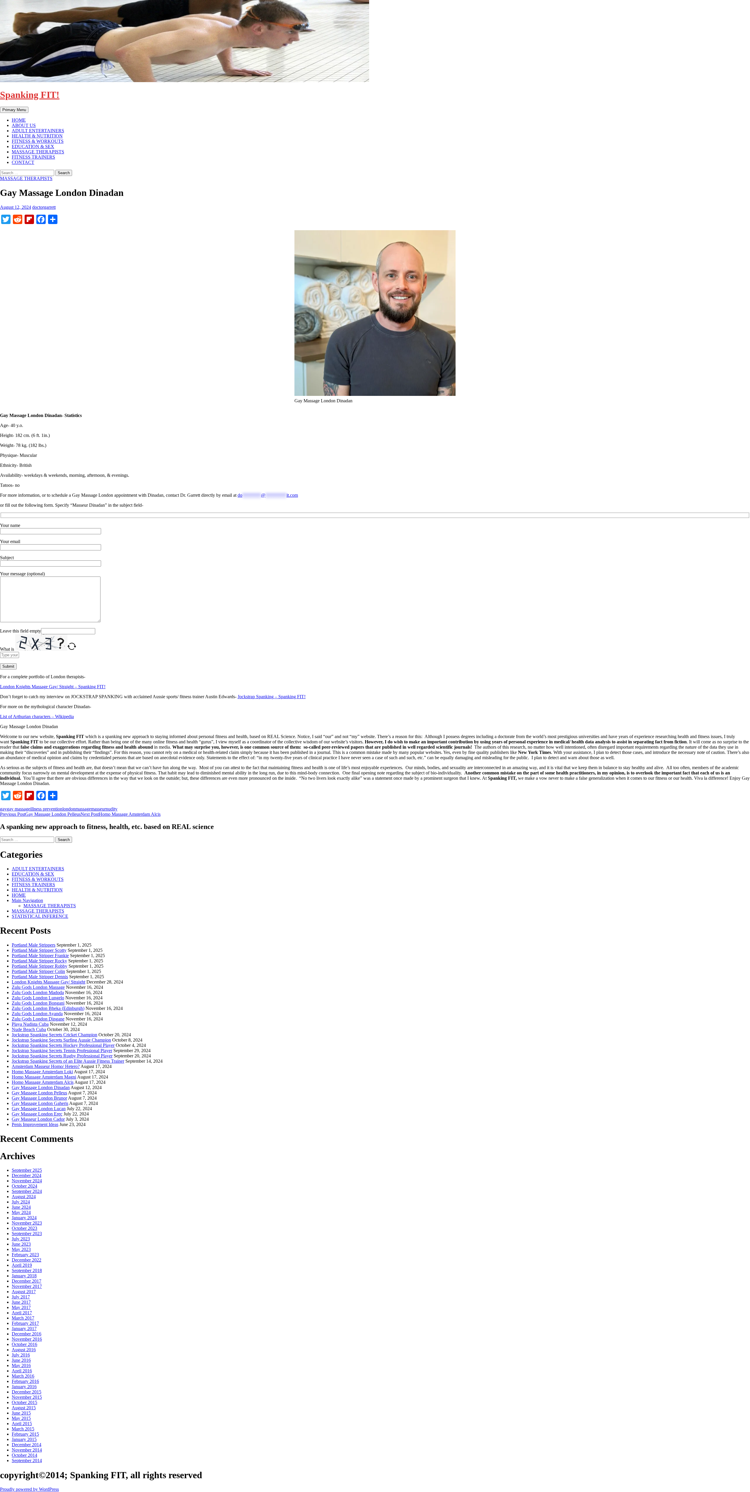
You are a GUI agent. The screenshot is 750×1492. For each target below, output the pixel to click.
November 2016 (27, 1339)
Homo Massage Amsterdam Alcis (121, 814)
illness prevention (46, 808)
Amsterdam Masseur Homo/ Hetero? (46, 1066)
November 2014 (27, 1449)
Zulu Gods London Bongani (38, 1003)
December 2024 (26, 1175)
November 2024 (27, 1180)
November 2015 (27, 1397)
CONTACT (23, 162)
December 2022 (26, 1259)
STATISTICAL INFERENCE (40, 916)
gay (3, 808)
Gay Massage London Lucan (39, 1108)
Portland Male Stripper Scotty (39, 950)
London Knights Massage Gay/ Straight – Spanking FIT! (52, 686)
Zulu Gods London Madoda (38, 992)
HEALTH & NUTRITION (37, 135)
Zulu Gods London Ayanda (37, 1013)
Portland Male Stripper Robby (39, 966)
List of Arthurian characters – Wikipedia (37, 716)
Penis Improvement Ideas (35, 1124)
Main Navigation (27, 900)
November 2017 (27, 1286)
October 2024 (24, 1186)
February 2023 (25, 1254)
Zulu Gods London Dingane (38, 1018)
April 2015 (22, 1423)
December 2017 (26, 1281)
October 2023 (24, 1228)
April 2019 (22, 1265)
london (68, 808)
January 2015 (24, 1439)
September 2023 (27, 1233)
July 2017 (21, 1296)
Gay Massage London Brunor (39, 1098)
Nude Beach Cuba (29, 1029)
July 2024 (21, 1201)
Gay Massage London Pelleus (40, 814)
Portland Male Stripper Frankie (40, 955)
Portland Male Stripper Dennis (40, 976)
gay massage (18, 808)
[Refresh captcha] (71, 649)
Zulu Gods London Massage (38, 987)
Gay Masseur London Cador (38, 1119)
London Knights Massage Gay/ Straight (48, 981)
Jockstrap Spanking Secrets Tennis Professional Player (62, 1050)
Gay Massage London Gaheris (40, 1103)
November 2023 (27, 1222)
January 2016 (24, 1386)
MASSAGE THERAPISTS (38, 151)
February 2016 (25, 1381)
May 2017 (21, 1307)
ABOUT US (24, 125)
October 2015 (24, 1402)
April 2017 (22, 1312)
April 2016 (22, 1370)
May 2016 (21, 1365)
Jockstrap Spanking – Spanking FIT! (272, 696)
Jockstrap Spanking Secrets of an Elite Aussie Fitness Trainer (68, 1061)
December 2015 (26, 1391)
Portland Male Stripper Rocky (39, 960)
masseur (98, 808)
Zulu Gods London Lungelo (38, 997)
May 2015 (21, 1418)
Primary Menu (14, 110)
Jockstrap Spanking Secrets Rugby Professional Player (62, 1055)
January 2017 (24, 1328)
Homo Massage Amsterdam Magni (44, 1076)
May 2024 (21, 1212)
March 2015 (23, 1428)
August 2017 (24, 1291)
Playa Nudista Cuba (30, 1024)
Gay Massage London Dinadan (41, 1087)
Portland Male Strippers (33, 944)
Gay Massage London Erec (37, 1113)
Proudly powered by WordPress (29, 1489)
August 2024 (24, 1196)
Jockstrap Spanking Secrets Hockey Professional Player (63, 1045)
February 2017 (25, 1323)
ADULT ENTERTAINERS (38, 130)
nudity (111, 808)
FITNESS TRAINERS (33, 157)
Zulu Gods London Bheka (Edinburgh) (48, 1008)
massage (83, 808)
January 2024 (24, 1217)
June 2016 (21, 1360)
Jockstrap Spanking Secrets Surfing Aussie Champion (61, 1039)
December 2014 (26, 1444)
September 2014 (27, 1460)
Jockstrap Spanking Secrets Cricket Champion (54, 1034)
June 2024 (21, 1207)
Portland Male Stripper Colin (38, 971)
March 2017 (23, 1317)
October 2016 (24, 1344)
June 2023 (21, 1244)
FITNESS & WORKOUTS (38, 141)
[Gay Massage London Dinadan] (375, 313)
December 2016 (26, 1333)
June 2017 (21, 1302)
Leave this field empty (20, 630)
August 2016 (24, 1349)
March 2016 (23, 1376)
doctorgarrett (44, 207)
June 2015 (21, 1412)
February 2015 (25, 1434)
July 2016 (21, 1354)
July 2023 (21, 1238)
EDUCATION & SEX (33, 146)
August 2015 (24, 1407)
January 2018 (24, 1275)
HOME (19, 120)
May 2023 (21, 1249)
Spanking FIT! (29, 94)
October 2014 (24, 1455)
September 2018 (27, 1270)
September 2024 (27, 1191)
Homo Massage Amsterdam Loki (42, 1071)
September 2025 (27, 1170)
